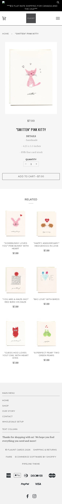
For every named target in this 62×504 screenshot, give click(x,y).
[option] (31, 78)
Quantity (31, 159)
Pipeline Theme (31, 464)
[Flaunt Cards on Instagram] (35, 497)
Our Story (8, 411)
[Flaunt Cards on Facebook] (28, 497)
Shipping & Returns (45, 450)
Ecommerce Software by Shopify (35, 457)
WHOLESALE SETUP (13, 422)
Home (5, 34)
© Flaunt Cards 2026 (17, 450)
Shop (5, 406)
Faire (9, 457)
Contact (7, 416)
